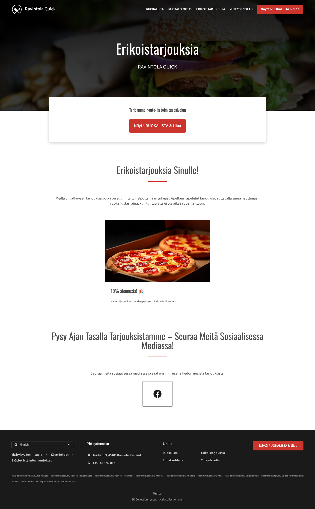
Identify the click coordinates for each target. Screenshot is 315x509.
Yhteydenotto (241, 9)
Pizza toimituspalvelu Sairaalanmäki (242, 475)
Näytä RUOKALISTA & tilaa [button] (280, 9)
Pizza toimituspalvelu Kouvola (149, 475)
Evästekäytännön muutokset (32, 460)
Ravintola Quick (40, 9)
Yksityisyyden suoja (27, 454)
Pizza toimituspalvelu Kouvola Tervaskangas (71, 475)
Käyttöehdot (59, 454)
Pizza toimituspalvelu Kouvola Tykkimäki (113, 475)
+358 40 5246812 (104, 463)
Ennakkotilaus (173, 460)
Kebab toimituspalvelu (39, 481)
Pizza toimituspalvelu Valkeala (180, 475)
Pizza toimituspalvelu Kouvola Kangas (30, 475)
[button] (157, 264)
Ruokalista (155, 9)
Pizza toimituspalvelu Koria (210, 475)
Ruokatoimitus (180, 9)
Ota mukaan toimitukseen (63, 481)
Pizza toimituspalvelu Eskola (274, 475)
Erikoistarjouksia (210, 9)
